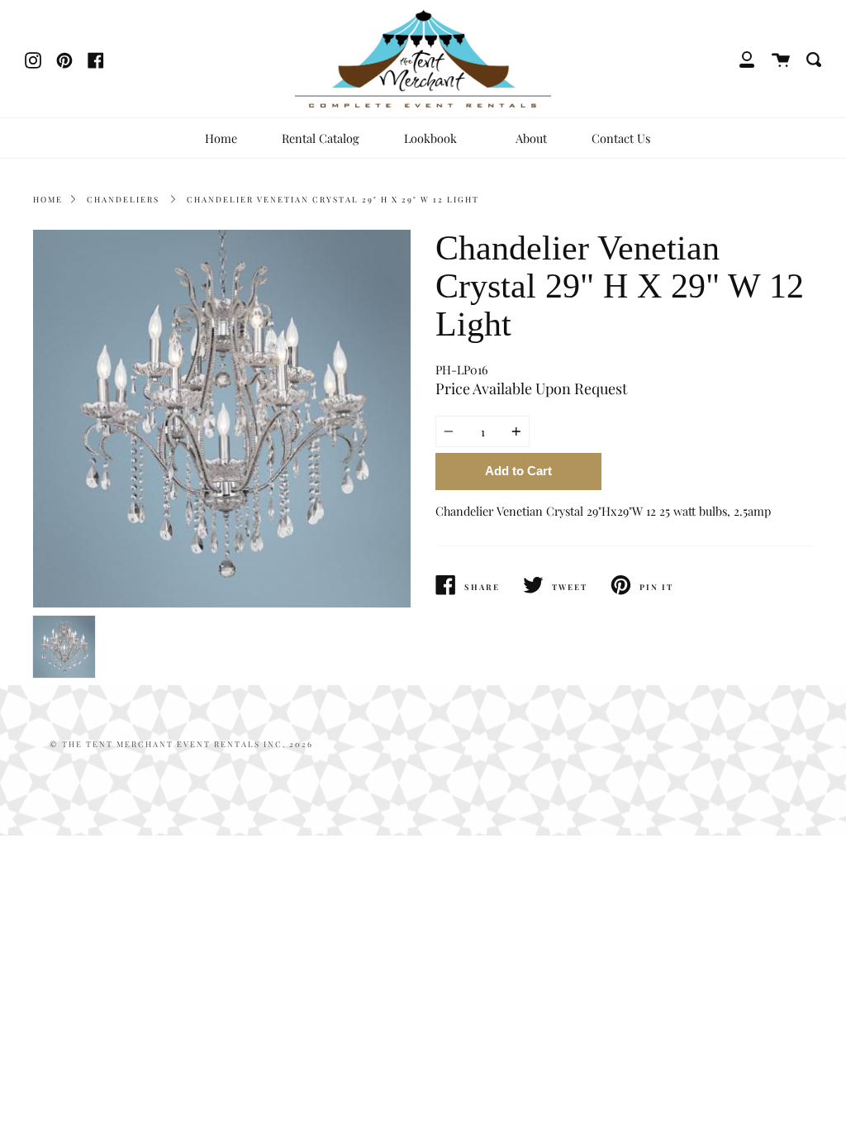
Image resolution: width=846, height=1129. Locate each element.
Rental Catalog (320, 138)
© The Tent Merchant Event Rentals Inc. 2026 (181, 744)
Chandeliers (123, 199)
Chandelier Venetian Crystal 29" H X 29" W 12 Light (333, 199)
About (531, 138)
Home (221, 138)
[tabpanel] (222, 418)
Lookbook (432, 138)
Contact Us (621, 138)
